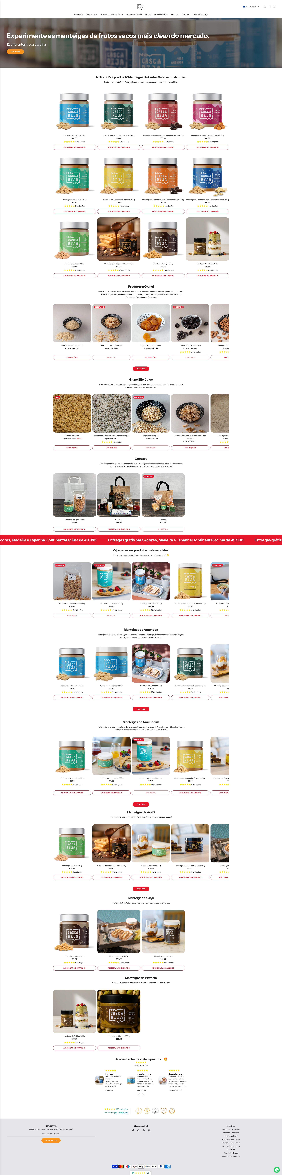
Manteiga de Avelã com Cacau (139, 817)
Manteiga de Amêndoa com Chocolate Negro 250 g (163, 135)
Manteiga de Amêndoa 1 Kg (151, 603)
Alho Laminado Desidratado (111, 345)
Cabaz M (118, 520)
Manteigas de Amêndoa (107, 635)
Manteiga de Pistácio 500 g (119, 1036)
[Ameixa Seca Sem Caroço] (190, 323)
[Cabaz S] (163, 495)
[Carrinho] (274, 6)
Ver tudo (141, 369)
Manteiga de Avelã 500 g (151, 866)
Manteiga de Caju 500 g (118, 956)
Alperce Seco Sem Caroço (150, 345)
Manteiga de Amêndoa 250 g (74, 135)
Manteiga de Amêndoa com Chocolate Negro (165, 635)
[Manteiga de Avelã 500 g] (151, 843)
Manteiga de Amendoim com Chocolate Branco (132, 730)
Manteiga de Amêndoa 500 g (111, 686)
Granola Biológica (72, 436)
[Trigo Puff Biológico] (151, 413)
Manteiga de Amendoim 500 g (111, 778)
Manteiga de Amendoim (106, 727)
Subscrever (51, 1140)
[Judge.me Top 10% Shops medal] (172, 1111)
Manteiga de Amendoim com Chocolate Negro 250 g (163, 200)
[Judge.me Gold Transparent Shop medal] (138, 1111)
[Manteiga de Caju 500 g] (119, 931)
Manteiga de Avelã (117, 817)
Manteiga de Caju (119, 903)
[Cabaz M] (119, 495)
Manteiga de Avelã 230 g (74, 264)
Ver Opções (72, 357)
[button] (55, 332)
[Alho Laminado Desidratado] (111, 323)
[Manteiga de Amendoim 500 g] (111, 756)
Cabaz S (163, 520)
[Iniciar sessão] (269, 6)
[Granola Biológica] (72, 413)
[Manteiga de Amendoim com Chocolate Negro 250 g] (163, 175)
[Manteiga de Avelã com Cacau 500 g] (190, 843)
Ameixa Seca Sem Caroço (190, 345)
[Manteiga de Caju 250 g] (163, 239)
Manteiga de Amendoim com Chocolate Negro (165, 727)
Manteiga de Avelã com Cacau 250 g (118, 264)
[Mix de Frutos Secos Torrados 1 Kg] (72, 581)
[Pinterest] (143, 1130)
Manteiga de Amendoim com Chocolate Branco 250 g (207, 200)
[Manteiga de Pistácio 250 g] (207, 239)
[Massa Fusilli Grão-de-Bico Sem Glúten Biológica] (190, 413)
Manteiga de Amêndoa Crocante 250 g (119, 135)
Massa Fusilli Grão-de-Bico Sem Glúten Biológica (190, 437)
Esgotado (111, 357)
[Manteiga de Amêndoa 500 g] (111, 663)
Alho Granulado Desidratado (72, 345)
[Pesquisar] (264, 6)
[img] (141, 1062)
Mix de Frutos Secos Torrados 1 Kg (72, 604)
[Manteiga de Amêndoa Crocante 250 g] (119, 110)
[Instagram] (138, 1130)
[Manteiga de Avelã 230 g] (74, 239)
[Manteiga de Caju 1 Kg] (163, 931)
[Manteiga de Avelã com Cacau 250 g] (119, 239)
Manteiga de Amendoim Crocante (131, 727)
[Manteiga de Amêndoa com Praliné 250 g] (207, 110)
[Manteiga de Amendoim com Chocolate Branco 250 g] (207, 175)
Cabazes (175, 464)
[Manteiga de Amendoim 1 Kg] (111, 581)
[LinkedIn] (149, 1130)
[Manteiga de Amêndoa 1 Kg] (151, 581)
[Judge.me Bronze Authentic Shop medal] (163, 1111)
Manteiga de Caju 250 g (163, 264)
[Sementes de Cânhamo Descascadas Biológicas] (111, 413)
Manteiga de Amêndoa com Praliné (133, 637)
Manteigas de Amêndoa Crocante (131, 635)
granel (175, 292)
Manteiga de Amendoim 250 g (74, 200)
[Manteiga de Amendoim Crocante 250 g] (119, 175)
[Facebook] (133, 1130)
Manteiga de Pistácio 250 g (207, 264)
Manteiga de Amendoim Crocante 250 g (119, 200)
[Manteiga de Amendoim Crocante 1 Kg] (190, 581)
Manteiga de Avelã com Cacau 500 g (190, 866)
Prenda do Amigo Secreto (74, 520)
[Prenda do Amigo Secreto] (74, 495)
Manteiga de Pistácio (149, 983)
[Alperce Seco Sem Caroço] (151, 323)
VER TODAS (15, 52)
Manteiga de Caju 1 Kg (163, 956)
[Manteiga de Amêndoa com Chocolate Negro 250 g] (163, 110)
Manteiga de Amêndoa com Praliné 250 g (207, 135)
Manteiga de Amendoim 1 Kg (111, 604)
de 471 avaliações (141, 1065)
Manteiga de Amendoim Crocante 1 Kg (190, 604)
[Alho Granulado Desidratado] (72, 323)
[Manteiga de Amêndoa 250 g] (74, 110)
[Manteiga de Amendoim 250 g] (74, 175)
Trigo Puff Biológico (151, 436)
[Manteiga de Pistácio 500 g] (119, 1011)
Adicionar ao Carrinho (74, 147)
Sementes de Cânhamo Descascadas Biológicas (111, 436)
